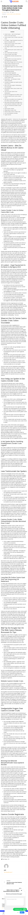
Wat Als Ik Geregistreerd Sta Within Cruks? (13, 94)
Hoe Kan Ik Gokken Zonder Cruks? (12, 74)
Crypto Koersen (8, 114)
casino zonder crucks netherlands (13, 14)
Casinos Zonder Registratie (10, 73)
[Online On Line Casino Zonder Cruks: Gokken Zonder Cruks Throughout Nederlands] (2, 17)
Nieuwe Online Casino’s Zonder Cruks (12, 111)
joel (12, 12)
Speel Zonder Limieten (9, 108)
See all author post (8, 872)
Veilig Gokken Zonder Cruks (10, 110)
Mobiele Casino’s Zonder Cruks (11, 65)
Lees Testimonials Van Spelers (11, 52)
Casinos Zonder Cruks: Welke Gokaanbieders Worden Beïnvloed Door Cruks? (13, 56)
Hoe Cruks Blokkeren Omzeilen (11, 113)
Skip (18, 912)
